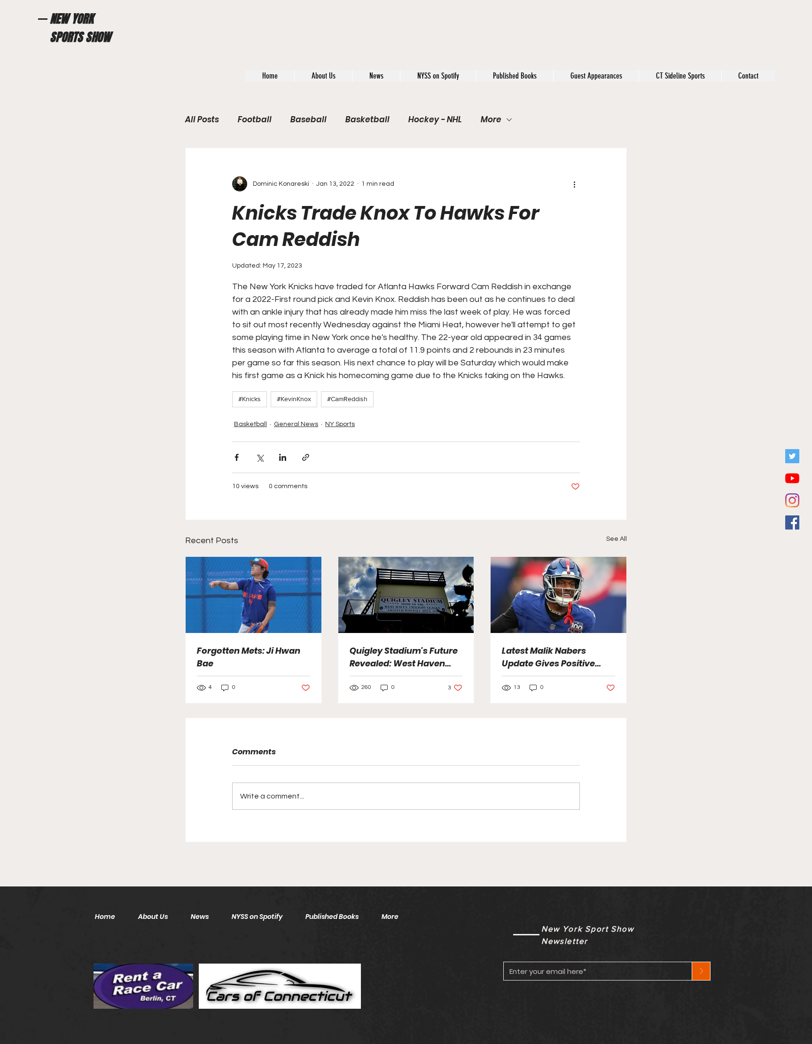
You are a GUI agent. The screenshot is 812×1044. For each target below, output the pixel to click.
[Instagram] (792, 500)
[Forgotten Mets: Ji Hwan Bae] (253, 595)
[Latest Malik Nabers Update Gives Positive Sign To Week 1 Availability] (558, 595)
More (491, 120)
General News (296, 424)
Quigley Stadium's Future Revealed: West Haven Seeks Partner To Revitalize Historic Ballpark (404, 657)
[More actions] (574, 184)
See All (616, 539)
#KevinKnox (294, 399)
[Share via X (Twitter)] (259, 457)
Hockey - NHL (435, 120)
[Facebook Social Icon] (792, 522)
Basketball (367, 120)
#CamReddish (347, 399)
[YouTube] (792, 478)
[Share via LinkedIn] (282, 457)
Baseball (308, 120)
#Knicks (249, 399)
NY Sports (340, 424)
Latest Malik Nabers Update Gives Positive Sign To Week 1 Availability (558, 657)
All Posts (202, 120)
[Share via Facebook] (236, 457)
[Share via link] (305, 457)
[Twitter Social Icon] (792, 456)
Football (255, 120)
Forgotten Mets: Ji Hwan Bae (248, 657)
